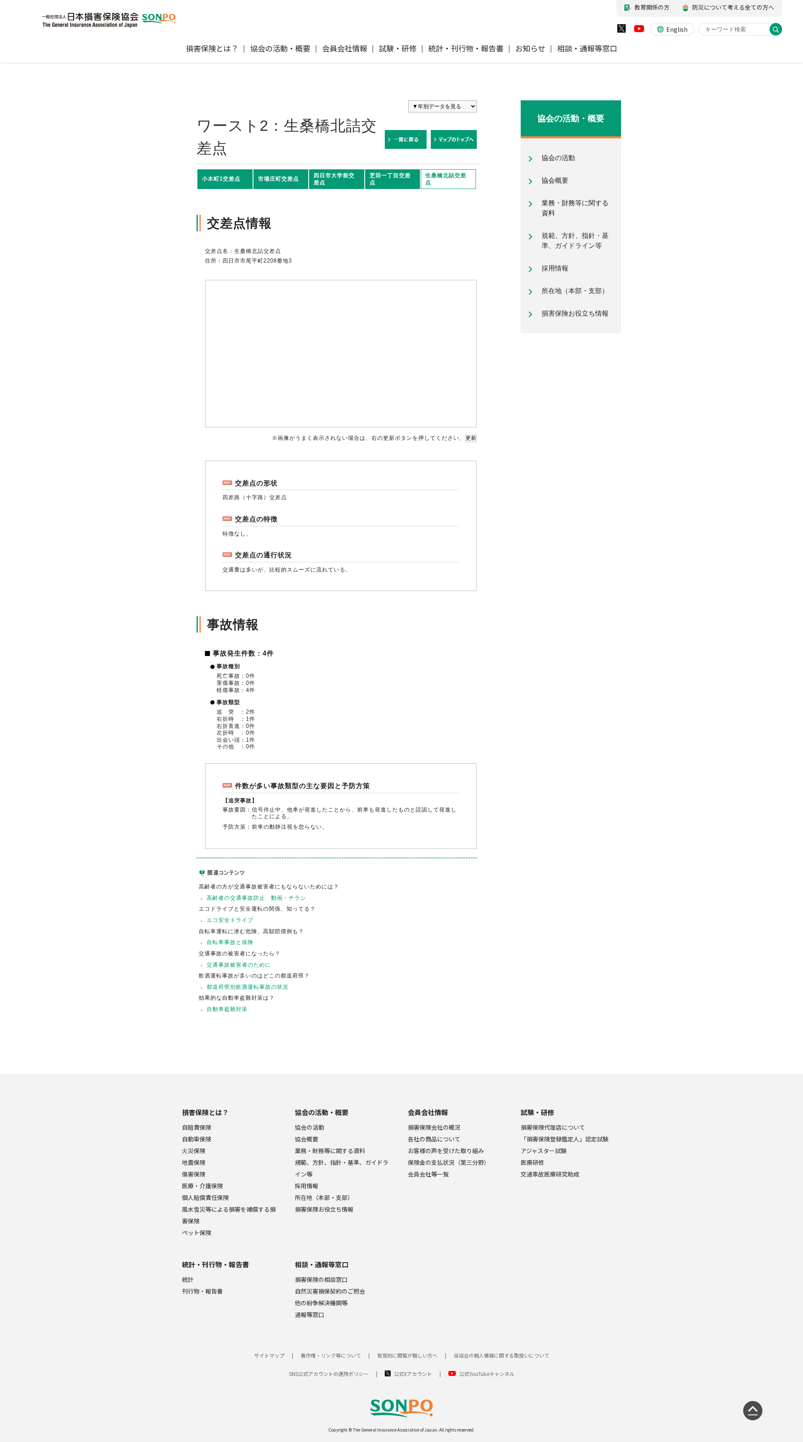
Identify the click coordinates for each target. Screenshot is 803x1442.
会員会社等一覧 (428, 1174)
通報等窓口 (309, 1314)
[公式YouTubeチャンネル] (639, 30)
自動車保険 (196, 1139)
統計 (188, 1279)
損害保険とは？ (205, 1112)
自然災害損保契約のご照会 (330, 1291)
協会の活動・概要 (321, 1112)
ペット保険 (196, 1232)
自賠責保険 (196, 1127)
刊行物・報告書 (202, 1291)
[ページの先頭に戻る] (752, 1410)
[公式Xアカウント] (621, 30)
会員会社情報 (428, 1112)
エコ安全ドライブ (230, 920)
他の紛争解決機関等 (321, 1303)
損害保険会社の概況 (434, 1127)
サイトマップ (269, 1355)
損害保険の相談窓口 (321, 1279)
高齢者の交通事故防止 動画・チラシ (256, 898)
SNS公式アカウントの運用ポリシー (328, 1373)
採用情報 (306, 1186)
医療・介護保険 (202, 1186)
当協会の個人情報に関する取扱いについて (501, 1355)
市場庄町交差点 (278, 179)
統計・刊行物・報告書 (215, 1264)
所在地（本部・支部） (324, 1197)
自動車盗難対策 (227, 1009)
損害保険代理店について (553, 1127)
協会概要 (306, 1139)
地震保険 (193, 1162)
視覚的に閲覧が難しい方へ (407, 1355)
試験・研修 (537, 1112)
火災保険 (193, 1150)
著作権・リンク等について (331, 1355)
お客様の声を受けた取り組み (446, 1150)
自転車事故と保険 (230, 942)
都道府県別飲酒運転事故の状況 (248, 987)
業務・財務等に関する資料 (330, 1150)
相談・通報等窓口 (321, 1264)
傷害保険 (193, 1174)
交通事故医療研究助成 (550, 1174)
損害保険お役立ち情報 (324, 1209)
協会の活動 (309, 1127)
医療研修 (532, 1162)
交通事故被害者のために (239, 965)
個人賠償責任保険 (205, 1197)
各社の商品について (434, 1139)
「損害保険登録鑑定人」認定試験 (565, 1139)
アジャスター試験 (544, 1150)
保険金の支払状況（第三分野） (449, 1162)
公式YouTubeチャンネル (486, 1373)
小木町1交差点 (221, 179)
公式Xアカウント (413, 1373)
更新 (470, 438)
